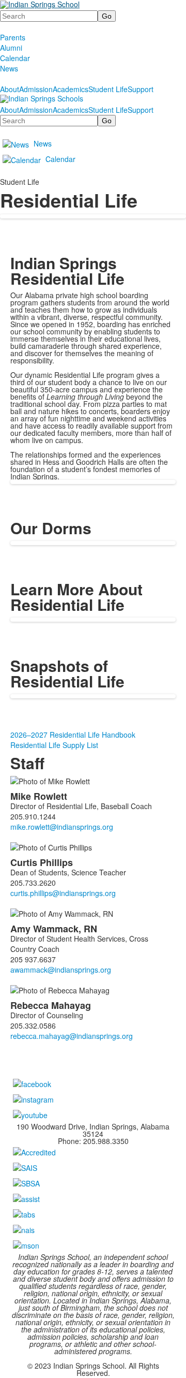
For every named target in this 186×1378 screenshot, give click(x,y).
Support (140, 89)
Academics (70, 89)
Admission (36, 89)
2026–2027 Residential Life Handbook (72, 734)
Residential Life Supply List (54, 745)
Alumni (11, 47)
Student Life (108, 89)
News (9, 68)
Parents (12, 37)
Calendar (15, 58)
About (9, 89)
